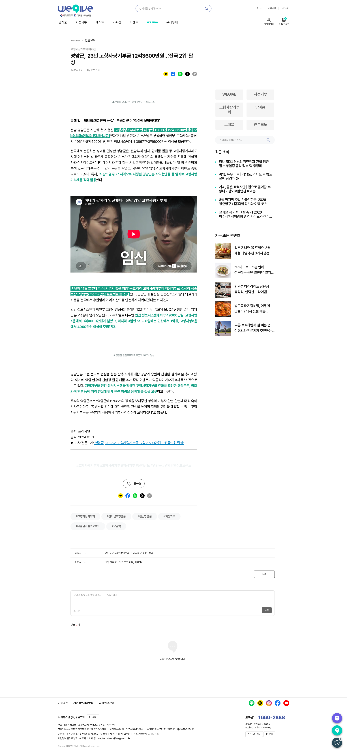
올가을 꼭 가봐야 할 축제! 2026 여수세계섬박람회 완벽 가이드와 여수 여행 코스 (244, 214)
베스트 (100, 22)
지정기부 (81, 22)
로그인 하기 (111, 595)
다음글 (78, 553)
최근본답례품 (337, 743)
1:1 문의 (269, 734)
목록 (264, 574)
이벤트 (134, 22)
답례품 (63, 22)
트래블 (229, 124)
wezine (152, 22)
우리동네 (172, 22)
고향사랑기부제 (229, 109)
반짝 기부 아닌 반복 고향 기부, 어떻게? (123, 562)
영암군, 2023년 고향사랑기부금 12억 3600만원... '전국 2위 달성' (139, 443)
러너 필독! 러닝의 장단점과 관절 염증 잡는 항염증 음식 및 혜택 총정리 (244, 164)
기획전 (117, 22)
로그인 (259, 8)
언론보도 (90, 40)
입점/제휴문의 (106, 703)
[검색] (206, 8)
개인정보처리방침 (83, 703)
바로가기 (93, 717)
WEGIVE (229, 94)
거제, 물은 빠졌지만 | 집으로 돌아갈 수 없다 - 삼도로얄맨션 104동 (245, 189)
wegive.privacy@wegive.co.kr (113, 738)
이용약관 (63, 703)
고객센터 (285, 8)
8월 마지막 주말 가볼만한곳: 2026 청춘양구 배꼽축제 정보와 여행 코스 (243, 202)
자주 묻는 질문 (254, 734)
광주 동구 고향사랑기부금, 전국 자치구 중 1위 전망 (129, 553)
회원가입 (272, 8)
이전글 (78, 562)
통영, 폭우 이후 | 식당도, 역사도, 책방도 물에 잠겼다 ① (245, 176)
